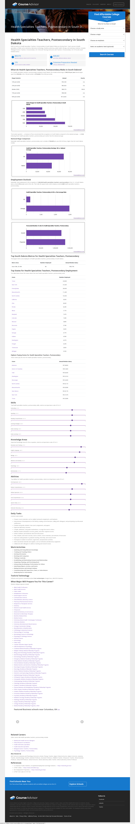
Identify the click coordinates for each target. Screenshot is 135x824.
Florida (13, 307)
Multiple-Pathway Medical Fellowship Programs (26, 650)
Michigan (14, 351)
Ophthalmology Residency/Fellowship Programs (27, 675)
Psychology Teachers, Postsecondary (24, 750)
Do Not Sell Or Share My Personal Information (50, 816)
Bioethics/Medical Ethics (20, 616)
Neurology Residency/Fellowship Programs (25, 669)
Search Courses (107, 54)
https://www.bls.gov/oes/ (64, 765)
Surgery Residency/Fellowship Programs (25, 701)
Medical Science (18, 618)
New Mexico (15, 391)
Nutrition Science (18, 638)
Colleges (95, 4)
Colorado (14, 318)
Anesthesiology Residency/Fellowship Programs (27, 654)
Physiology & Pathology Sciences (23, 636)
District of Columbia (17, 369)
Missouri (14, 321)
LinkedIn (101, 803)
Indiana (14, 336)
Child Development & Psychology (23, 646)
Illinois (13, 310)
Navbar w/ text (25, 4)
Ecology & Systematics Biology (22, 626)
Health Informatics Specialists (22, 744)
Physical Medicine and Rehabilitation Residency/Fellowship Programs (32, 687)
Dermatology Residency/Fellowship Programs (26, 656)
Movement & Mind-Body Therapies (23, 614)
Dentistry (16, 605)
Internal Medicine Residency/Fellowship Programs (27, 663)
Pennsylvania (15, 288)
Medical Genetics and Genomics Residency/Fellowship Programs (31, 665)
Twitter (101, 807)
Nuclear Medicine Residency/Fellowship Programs (27, 671)
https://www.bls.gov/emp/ (38, 770)
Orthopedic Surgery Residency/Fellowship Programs (28, 677)
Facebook (101, 799)
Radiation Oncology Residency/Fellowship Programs (28, 697)
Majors (88, 4)
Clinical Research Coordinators (22, 742)
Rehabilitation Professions (21, 593)
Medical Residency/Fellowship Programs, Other (27, 705)
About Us (12, 816)
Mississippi (15, 380)
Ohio (13, 303)
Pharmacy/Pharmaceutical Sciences (23, 601)
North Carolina (15, 296)
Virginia (14, 329)
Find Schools (118, 4)
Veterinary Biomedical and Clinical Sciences (25, 624)
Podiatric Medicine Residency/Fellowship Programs (27, 691)
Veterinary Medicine (19, 622)
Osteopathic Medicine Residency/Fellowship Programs (28, 679)
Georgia (14, 333)
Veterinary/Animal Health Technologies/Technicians (28, 620)
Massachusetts (16, 292)
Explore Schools (76, 784)
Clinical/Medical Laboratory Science (23, 599)
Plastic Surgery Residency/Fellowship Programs (27, 689)
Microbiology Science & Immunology (23, 634)
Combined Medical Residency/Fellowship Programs (27, 648)
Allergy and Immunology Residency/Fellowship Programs (29, 652)
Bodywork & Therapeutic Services (23, 603)
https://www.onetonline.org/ (31, 767)
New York (14, 284)
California (14, 299)
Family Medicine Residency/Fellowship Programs (27, 661)
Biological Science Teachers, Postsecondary (26, 748)
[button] (17, 721)
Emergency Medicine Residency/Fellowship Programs (28, 659)
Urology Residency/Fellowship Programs (25, 703)
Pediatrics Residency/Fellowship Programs (25, 685)
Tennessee (15, 347)
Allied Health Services (20, 589)
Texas (13, 281)
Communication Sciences (20, 597)
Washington (15, 340)
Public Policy (17, 642)
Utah (13, 372)
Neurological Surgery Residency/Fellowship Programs (28, 667)
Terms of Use (67, 816)
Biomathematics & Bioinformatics (23, 628)
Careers (103, 4)
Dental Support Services (20, 595)
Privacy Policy (23, 816)
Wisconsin (14, 325)
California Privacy (32, 816)
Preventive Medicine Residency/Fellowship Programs (28, 693)
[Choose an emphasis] (107, 40)
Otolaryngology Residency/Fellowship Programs (27, 681)
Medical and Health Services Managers (24, 740)
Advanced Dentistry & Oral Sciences (23, 612)
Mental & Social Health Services (22, 607)
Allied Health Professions (21, 587)
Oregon (14, 344)
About (109, 4)
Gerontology (17, 640)
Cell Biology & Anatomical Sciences (23, 630)
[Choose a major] (107, 34)
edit (59, 709)
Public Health (17, 591)
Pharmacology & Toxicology (21, 632)
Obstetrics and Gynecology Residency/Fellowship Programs (30, 673)
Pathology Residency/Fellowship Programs (25, 683)
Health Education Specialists (21, 746)
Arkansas (14, 365)
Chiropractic (17, 610)
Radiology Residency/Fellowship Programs (25, 699)
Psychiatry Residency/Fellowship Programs (25, 695)
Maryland (14, 314)
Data (17, 816)
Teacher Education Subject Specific (23, 644)
